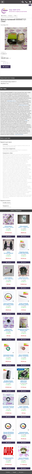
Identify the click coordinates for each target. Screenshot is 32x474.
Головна (8, 472)
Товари (14, 472)
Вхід (30, 5)
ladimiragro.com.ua (11, 101)
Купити (6, 66)
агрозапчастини (19, 134)
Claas (26, 120)
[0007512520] (24, 373)
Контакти (21, 472)
